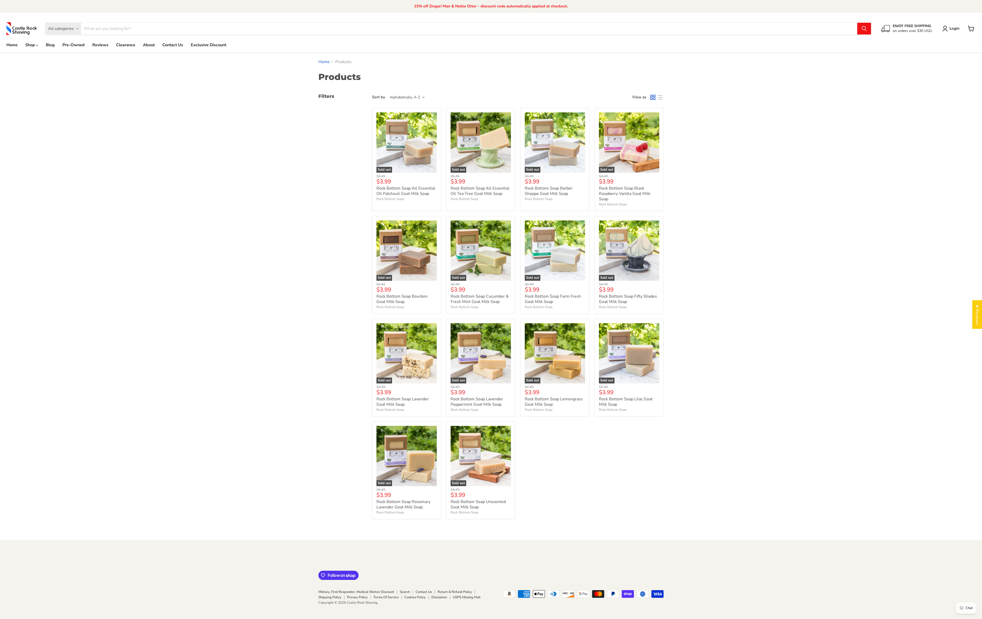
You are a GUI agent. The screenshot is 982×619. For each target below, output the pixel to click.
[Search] (864, 28)
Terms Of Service (386, 597)
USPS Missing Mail (467, 597)
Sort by (378, 97)
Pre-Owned (73, 45)
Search (405, 592)
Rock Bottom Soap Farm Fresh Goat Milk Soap (553, 299)
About (149, 45)
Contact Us (172, 45)
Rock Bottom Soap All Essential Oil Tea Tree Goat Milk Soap (480, 190)
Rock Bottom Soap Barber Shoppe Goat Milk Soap (549, 190)
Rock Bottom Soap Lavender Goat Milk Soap (402, 401)
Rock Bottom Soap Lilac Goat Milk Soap (626, 401)
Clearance (125, 45)
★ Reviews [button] (977, 314)
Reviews (100, 45)
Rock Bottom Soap (390, 199)
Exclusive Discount (208, 45)
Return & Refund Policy (455, 592)
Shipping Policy (329, 597)
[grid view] (652, 97)
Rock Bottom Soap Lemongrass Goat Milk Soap (554, 401)
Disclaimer (439, 597)
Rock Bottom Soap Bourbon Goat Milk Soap (402, 299)
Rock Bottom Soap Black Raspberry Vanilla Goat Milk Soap (624, 193)
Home (12, 45)
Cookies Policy (415, 597)
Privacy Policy (357, 597)
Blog (50, 45)
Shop (30, 45)
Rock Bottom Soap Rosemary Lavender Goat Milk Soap (403, 504)
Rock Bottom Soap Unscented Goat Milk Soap (478, 504)
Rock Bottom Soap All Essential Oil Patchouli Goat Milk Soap (405, 190)
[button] (952, 29)
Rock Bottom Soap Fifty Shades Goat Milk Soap (628, 299)
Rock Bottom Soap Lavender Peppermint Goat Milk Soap (477, 401)
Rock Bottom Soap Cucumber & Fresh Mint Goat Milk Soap (480, 299)
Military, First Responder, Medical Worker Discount (356, 592)
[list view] (660, 97)
